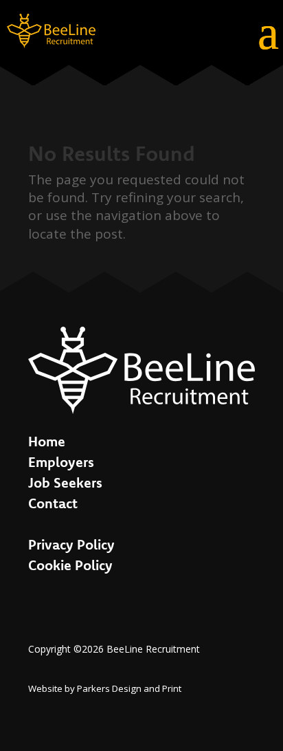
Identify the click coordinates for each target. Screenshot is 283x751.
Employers (61, 461)
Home (46, 441)
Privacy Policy (71, 544)
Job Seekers (65, 482)
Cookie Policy (70, 565)
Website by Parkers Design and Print (104, 688)
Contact (53, 503)
